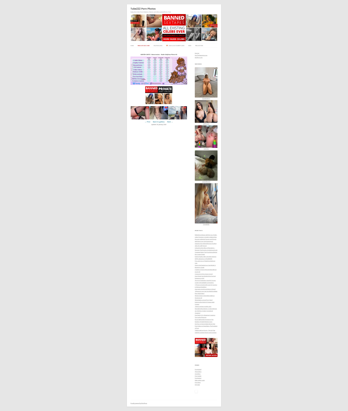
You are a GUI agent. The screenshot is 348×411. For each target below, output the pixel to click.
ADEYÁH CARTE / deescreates (150, 54)
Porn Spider (198, 376)
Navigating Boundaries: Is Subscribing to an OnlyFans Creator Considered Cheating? (206, 311)
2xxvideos (197, 374)
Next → (170, 122)
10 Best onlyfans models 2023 (203, 306)
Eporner (197, 53)
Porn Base (198, 382)
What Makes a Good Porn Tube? (204, 300)
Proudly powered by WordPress (138, 403)
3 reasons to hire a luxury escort (204, 274)
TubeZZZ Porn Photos (143, 8)
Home (132, 45)
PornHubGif (198, 369)
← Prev (147, 122)
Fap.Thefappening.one (201, 55)
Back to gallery (158, 122)
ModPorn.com (198, 57)
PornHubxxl (198, 378)
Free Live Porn (199, 45)
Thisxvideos (198, 371)
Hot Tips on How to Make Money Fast (205, 324)
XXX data (197, 384)
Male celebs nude (200, 380)
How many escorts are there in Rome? (205, 289)
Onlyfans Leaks (158, 45)
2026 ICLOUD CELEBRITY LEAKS (176, 45)
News (189, 45)
